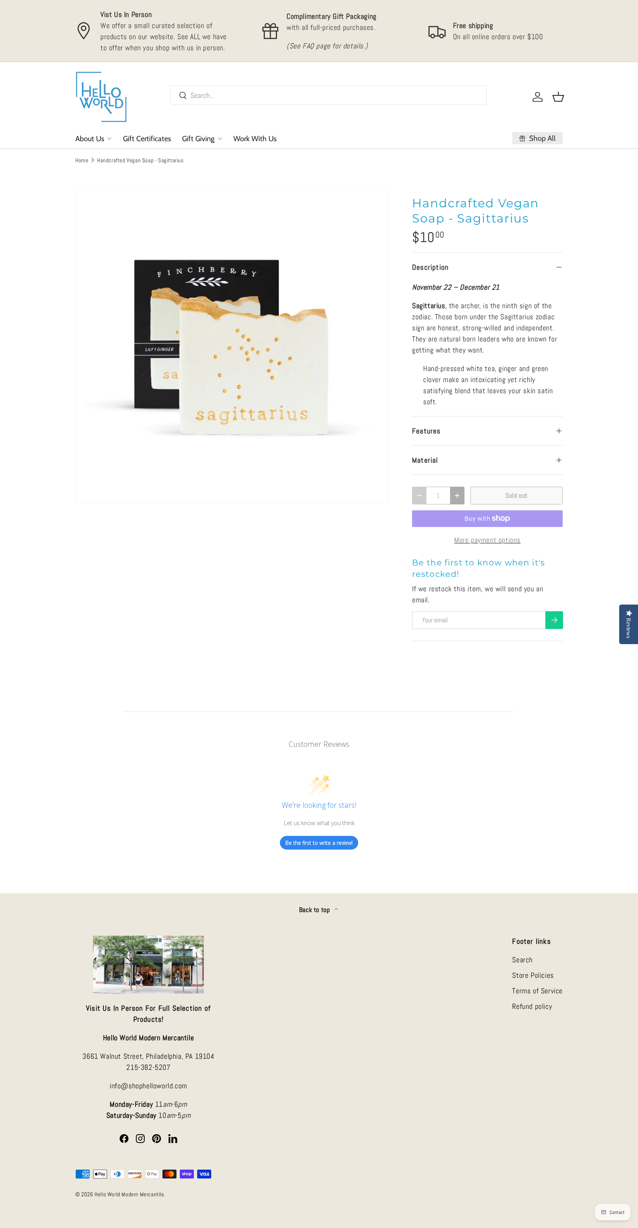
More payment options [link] (487, 540)
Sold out (516, 495)
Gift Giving (198, 138)
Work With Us (255, 138)
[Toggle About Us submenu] (109, 138)
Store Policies (532, 975)
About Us (89, 138)
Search (522, 960)
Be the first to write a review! (319, 842)
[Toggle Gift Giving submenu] (219, 138)
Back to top (315, 910)
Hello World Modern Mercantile (129, 1194)
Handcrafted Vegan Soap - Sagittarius (140, 160)
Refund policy (532, 1006)
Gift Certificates (147, 138)
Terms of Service (537, 991)
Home (81, 160)
